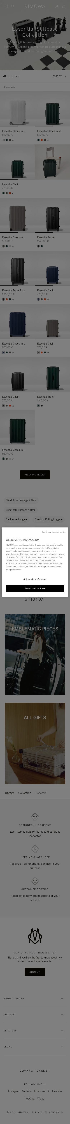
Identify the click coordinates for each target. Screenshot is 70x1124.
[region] (35, 562)
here (13, 557)
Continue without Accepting (54, 532)
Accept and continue (35, 588)
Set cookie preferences (35, 579)
